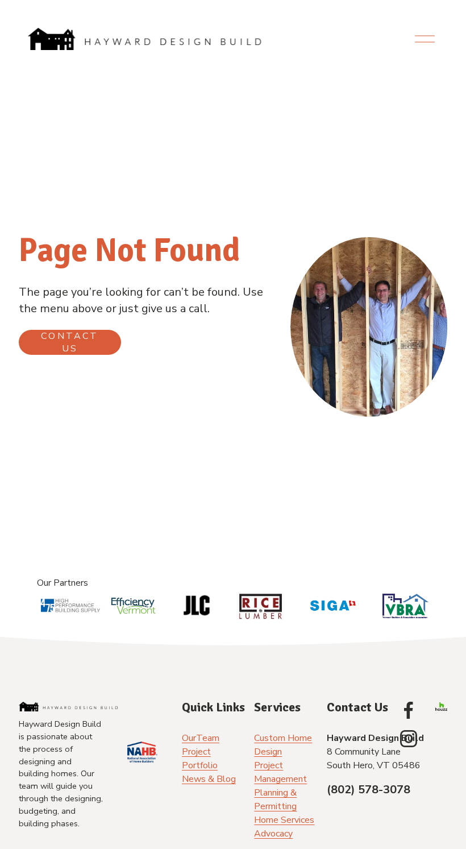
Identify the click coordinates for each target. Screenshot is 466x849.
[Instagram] (409, 739)
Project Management (280, 772)
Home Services (284, 820)
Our (189, 738)
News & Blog (209, 779)
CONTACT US (69, 342)
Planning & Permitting (275, 799)
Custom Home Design (283, 745)
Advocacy (273, 833)
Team (207, 738)
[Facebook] (409, 710)
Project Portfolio (200, 759)
